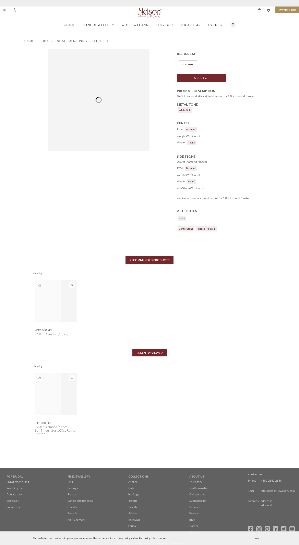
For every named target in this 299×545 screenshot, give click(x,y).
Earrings (73, 488)
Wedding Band (16, 488)
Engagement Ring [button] (71, 41)
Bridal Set (13, 500)
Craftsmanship (198, 488)
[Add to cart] (39, 285)
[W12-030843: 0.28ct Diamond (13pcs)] (56, 301)
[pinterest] (267, 529)
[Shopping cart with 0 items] (259, 10)
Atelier (132, 481)
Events (215, 24)
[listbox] (99, 100)
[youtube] (292, 529)
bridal (70, 24)
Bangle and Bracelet (80, 500)
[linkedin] (275, 529)
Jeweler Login (287, 9)
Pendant (73, 494)
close (256, 538)
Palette (133, 507)
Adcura (132, 513)
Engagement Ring (18, 481)
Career (193, 526)
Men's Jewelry (76, 519)
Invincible (134, 519)
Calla (131, 488)
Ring (70, 481)
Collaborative (197, 494)
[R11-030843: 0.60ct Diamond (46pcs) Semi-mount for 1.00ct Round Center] (56, 394)
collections (135, 24)
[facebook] (250, 529)
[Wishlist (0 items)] (268, 10)
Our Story (195, 481)
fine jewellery (99, 24)
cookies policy (142, 538)
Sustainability (197, 500)
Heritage (134, 494)
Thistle (132, 500)
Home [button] (29, 41)
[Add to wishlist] (72, 285)
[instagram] (259, 529)
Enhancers (13, 507)
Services (165, 24)
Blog (192, 519)
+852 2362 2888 (271, 480)
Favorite (188, 64)
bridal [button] (45, 41)
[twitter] (283, 529)
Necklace (73, 507)
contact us (255, 474)
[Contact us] (15, 10)
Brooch (72, 513)
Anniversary (14, 494)
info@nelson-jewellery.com (278, 490)
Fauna (132, 526)
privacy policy (123, 538)
